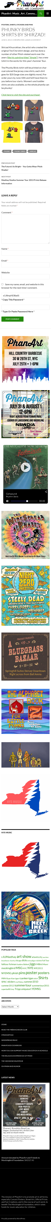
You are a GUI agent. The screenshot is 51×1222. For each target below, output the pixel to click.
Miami (45, 964)
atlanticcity (37, 957)
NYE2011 (38, 968)
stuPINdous (20, 982)
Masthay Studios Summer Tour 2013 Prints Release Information (23, 180)
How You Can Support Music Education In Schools (24, 1051)
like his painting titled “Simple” (22, 57)
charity (12, 961)
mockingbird (8, 968)
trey (12, 989)
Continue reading (22, 1119)
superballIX (5, 989)
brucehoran (5, 961)
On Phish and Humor (10, 1066)
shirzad (32, 151)
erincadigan (32, 961)
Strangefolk (7, 1035)
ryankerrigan (26, 978)
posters (43, 973)
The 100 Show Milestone (12, 1061)
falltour (5, 964)
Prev (5, 1116)
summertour (22, 985)
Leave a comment (33, 40)
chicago (18, 960)
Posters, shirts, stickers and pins (17, 25)
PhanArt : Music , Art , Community (19, 13)
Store (4, 1024)
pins (22, 972)
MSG (19, 968)
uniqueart (26, 989)
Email (4, 260)
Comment (6, 212)
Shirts (43, 977)
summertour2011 (40, 985)
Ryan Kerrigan (12, 978)
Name (4, 248)
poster (31, 972)
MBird (39, 964)
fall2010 (39, 961)
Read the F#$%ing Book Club (14, 1030)
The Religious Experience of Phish (16, 1056)
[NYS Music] (25, 861)
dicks (24, 960)
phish (15, 973)
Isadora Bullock (23, 964)
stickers (11, 981)
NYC (25, 968)
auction (46, 957)
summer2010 (31, 981)
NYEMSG (6, 973)
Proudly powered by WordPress (13, 1218)
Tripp (18, 988)
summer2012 (7, 985)
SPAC (4, 981)
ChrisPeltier (18, 40)
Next (46, 1116)
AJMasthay (9, 956)
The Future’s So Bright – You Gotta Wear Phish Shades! (21, 166)
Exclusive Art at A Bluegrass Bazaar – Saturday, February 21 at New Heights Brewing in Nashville (19, 1108)
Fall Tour (45, 960)
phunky (7, 151)
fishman (12, 964)
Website (5, 272)
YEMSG (36, 988)
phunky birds (20, 151)
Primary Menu (47, 13)
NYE (30, 968)
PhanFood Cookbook (11, 1045)
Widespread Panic (9, 1040)
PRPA (3, 978)
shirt (36, 978)
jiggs (33, 964)
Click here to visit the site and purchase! (20, 94)
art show (24, 956)
